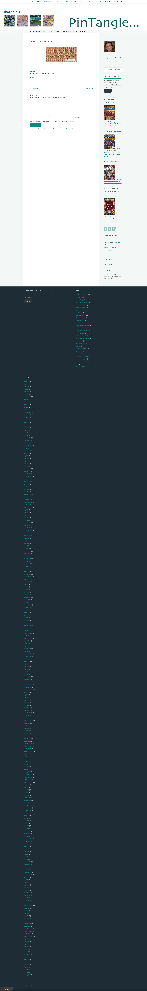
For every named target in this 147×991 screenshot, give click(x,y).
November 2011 (28, 746)
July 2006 (26, 910)
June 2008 (26, 851)
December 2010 (28, 774)
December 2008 (28, 836)
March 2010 (27, 797)
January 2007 (27, 895)
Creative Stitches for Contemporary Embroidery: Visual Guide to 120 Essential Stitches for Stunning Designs (112, 152)
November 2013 (28, 684)
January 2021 (27, 525)
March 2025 (27, 409)
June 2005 (26, 941)
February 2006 (27, 923)
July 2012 (26, 725)
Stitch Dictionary (80, 359)
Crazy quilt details (80, 315)
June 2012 (26, 728)
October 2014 (27, 656)
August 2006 (27, 908)
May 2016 (26, 618)
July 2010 (26, 787)
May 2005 (26, 944)
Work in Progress (80, 366)
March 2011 (27, 767)
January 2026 (27, 399)
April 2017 (26, 592)
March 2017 (27, 594)
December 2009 (28, 805)
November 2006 (28, 900)
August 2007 (27, 877)
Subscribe (107, 91)
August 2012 (27, 723)
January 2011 (27, 772)
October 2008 (27, 841)
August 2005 (27, 939)
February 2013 (27, 707)
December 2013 (28, 682)
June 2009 (26, 821)
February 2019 (27, 558)
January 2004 (27, 975)
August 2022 (27, 484)
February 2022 (27, 494)
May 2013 (26, 700)
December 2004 (28, 954)
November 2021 (28, 502)
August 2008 (27, 846)
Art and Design (80, 300)
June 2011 (26, 759)
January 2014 (27, 679)
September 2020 (28, 535)
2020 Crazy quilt (80, 297)
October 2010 (27, 779)
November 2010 (28, 777)
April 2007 (26, 887)
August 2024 (27, 422)
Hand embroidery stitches (39, 31)
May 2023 (26, 461)
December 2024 (28, 412)
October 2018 (27, 566)
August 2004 (27, 959)
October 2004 (27, 957)
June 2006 (26, 913)
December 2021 (28, 499)
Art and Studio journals (82, 302)
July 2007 (26, 880)
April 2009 (26, 826)
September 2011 (28, 751)
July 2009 (26, 818)
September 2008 (28, 844)
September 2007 (28, 874)
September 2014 (28, 659)
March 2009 (27, 828)
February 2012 (27, 738)
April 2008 (26, 856)
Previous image (34, 89)
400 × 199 (33, 44)
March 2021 (27, 520)
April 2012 (26, 733)
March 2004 (27, 972)
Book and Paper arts (81, 307)
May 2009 (26, 823)
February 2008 (27, 862)
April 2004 (26, 970)
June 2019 (26, 556)
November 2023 (28, 445)
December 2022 (28, 474)
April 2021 (26, 517)
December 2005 (28, 928)
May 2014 (26, 669)
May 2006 (26, 916)
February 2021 (27, 522)
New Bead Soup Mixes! (114, 239)
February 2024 (27, 438)
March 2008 (27, 859)
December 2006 (28, 898)
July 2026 (26, 384)
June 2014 (26, 666)
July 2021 (26, 510)
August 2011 (27, 754)
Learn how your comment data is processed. (61, 129)
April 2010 (26, 795)
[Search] (121, 1)
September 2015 (28, 638)
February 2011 (27, 769)
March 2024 (27, 435)
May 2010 (26, 792)
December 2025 (28, 402)
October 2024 (27, 417)
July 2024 (26, 425)
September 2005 (28, 936)
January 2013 (27, 710)
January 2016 (27, 628)
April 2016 (26, 620)
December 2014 (28, 651)
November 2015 (28, 633)
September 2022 (28, 481)
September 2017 (28, 579)
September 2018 (28, 569)
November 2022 (28, 476)
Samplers (78, 354)
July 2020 (26, 540)
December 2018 (28, 561)
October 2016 (27, 607)
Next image (89, 89)
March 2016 (27, 623)
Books (77, 310)
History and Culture (81, 343)
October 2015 (27, 635)
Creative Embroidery (81, 323)
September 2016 (28, 610)
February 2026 (27, 397)
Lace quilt (78, 346)
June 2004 (26, 964)
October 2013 (27, 687)
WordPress (120, 985)
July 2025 (26, 407)
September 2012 (28, 720)
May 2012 (26, 731)
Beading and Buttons (81, 305)
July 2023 (26, 456)
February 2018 (27, 574)
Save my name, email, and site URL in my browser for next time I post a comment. (52, 121)
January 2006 (27, 926)
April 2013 (26, 702)
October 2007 (27, 872)
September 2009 (28, 813)
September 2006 (28, 905)
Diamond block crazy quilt (83, 325)
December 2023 (28, 443)
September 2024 (28, 420)
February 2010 (27, 800)
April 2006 (26, 918)
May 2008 (26, 854)
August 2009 (27, 815)
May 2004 (26, 967)
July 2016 (26, 615)
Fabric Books (79, 328)
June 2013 (26, 697)
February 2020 (27, 551)
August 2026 (27, 381)
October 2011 (27, 749)
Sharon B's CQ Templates (82, 356)
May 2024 (26, 430)
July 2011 (26, 756)
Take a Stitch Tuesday (81, 361)
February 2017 (27, 597)
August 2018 (27, 571)
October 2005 (27, 934)
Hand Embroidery (80, 336)
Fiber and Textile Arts (81, 330)
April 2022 (26, 489)
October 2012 (27, 718)
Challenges (79, 312)
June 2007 (26, 882)
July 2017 (26, 584)
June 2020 (26, 543)
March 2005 (27, 949)
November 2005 (28, 931)
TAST (110, 254)
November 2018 (28, 564)
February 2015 (27, 648)
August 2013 (27, 692)
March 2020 (27, 548)
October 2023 (27, 448)
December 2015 (28, 630)
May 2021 (26, 515)
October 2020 (27, 533)
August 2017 (27, 582)
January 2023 (27, 471)
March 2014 (27, 674)
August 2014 (27, 661)
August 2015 (27, 641)
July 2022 (26, 486)
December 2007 (28, 867)
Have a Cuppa (79, 341)
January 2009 (27, 833)
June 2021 (26, 512)
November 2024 (28, 415)
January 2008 (27, 864)
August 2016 (27, 612)
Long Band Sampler (81, 348)
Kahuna (114, 985)
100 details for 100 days (82, 294)
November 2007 (28, 869)
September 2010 (28, 782)
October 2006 (27, 903)
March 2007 (27, 890)
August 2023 (27, 453)
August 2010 (27, 784)
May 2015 (26, 646)
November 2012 (28, 715)
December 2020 (28, 528)
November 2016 (28, 605)
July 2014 (26, 664)
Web (77, 364)
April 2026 (26, 391)
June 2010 (26, 790)
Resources (78, 351)
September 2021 (28, 507)
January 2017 (27, 600)
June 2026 (26, 386)
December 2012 (28, 713)
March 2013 (27, 705)
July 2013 (26, 695)
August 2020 (27, 538)
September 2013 (28, 689)
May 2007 (26, 885)
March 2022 (27, 492)
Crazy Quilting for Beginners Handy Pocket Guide (111, 216)
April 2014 (26, 671)
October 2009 (27, 810)
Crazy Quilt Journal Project (83, 318)
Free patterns (79, 333)
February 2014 (27, 677)
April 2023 (26, 463)
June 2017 (26, 587)
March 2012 (27, 736)
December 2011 (28, 743)
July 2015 (26, 643)
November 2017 (28, 576)
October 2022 (27, 479)
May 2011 (26, 761)
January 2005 (27, 952)
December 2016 (28, 602)
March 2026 (27, 394)
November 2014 (28, 653)
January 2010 (27, 802)
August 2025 (27, 404)
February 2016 (27, 625)
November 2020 (28, 530)
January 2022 (27, 497)
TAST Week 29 (112, 247)
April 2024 (26, 433)
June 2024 (26, 427)
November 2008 (28, 838)
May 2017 (26, 589)
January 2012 (27, 741)
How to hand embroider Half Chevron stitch (59, 31)
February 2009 (27, 831)
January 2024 (27, 440)
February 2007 (27, 892)
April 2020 (26, 546)
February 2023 (27, 468)
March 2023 (27, 466)
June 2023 (26, 458)
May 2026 (26, 389)
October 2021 (27, 504)
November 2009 (28, 808)
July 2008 (26, 849)
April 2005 (26, 946)
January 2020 (27, 553)
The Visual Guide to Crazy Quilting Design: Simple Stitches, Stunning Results (112, 181)
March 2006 (27, 921)
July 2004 (26, 962)
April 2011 (26, 764)
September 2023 (28, 450)
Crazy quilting (79, 320)
